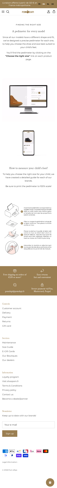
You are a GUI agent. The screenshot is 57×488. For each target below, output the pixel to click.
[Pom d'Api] (28, 12)
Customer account (11, 308)
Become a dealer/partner (15, 398)
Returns (6, 321)
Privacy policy (9, 390)
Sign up (10, 433)
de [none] (52, 4)
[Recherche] (9, 12)
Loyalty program (10, 377)
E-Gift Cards (8, 351)
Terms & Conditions (12, 385)
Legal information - (10, 462)
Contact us (7, 394)
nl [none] (48, 4)
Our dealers (8, 360)
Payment (7, 317)
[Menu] (3, 12)
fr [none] (39, 4)
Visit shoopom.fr (10, 381)
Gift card (6, 326)
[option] (39, 4)
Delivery (6, 312)
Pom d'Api (12, 470)
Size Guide (7, 347)
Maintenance (9, 342)
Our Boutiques (9, 355)
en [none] (44, 4)
